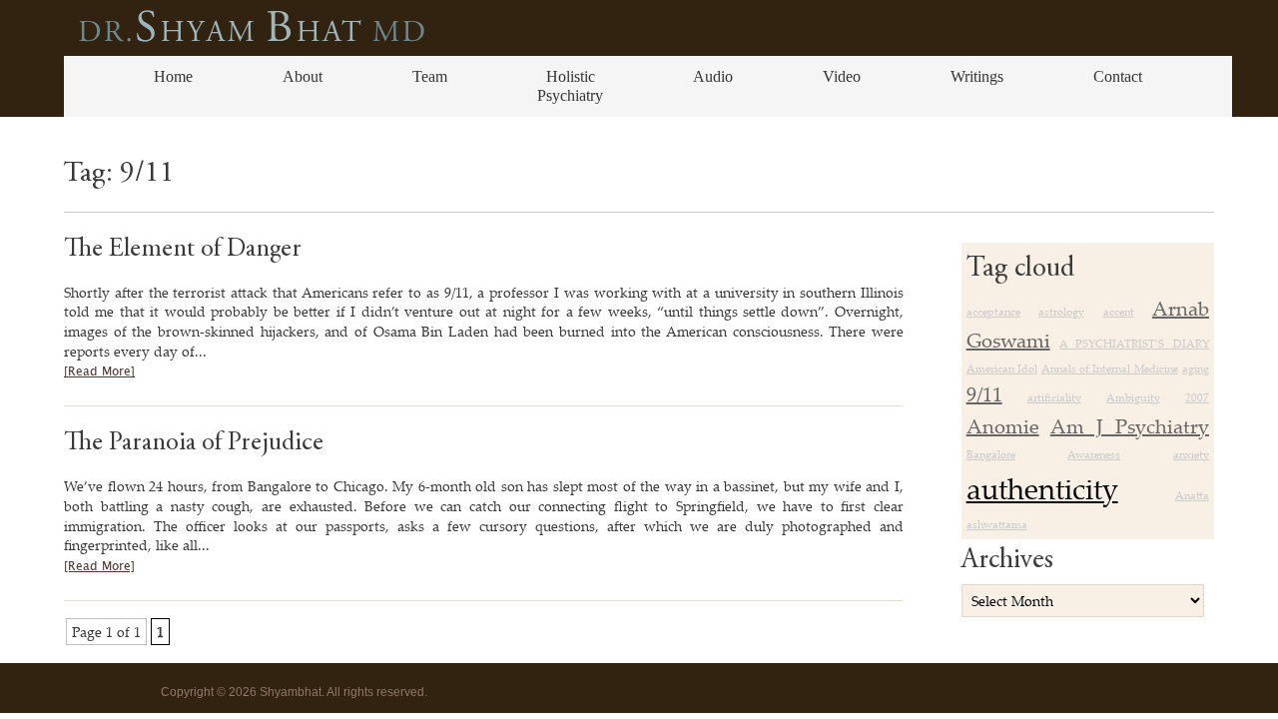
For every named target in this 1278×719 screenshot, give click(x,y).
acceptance (993, 312)
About (302, 76)
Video (842, 76)
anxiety (1191, 454)
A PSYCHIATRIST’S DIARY (1134, 344)
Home (173, 76)
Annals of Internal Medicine (1109, 368)
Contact (1117, 76)
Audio (713, 76)
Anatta (1192, 495)
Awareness (1093, 454)
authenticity (1042, 488)
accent (1118, 312)
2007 (1197, 397)
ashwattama (996, 524)
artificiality (1054, 397)
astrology (1061, 312)
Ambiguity (1133, 397)
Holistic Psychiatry (570, 85)
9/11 (984, 393)
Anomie (1002, 425)
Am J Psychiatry (1129, 425)
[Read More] (99, 371)
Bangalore (990, 454)
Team (429, 76)
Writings (977, 76)
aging (1195, 368)
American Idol (1001, 368)
